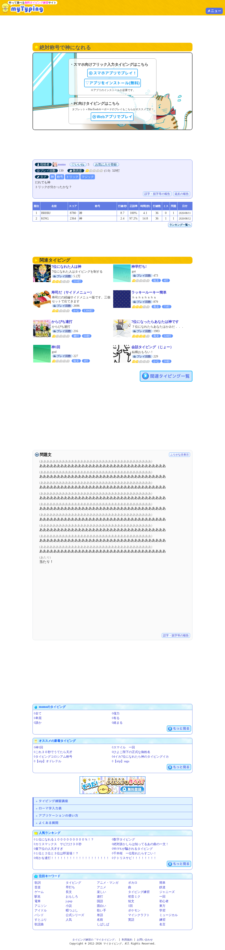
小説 (69, 905)
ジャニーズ (167, 892)
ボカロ (132, 882)
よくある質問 (48, 822)
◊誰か (38, 722)
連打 (100, 896)
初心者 (164, 901)
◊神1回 (38, 747)
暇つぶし (72, 910)
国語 (100, 901)
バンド (39, 915)
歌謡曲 (39, 924)
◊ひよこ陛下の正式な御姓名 (131, 752)
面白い (101, 905)
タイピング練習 (139, 892)
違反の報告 (181, 193)
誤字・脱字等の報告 (157, 193)
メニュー (214, 10)
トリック (72, 176)
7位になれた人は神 (66, 266)
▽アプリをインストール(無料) (112, 83)
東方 (162, 905)
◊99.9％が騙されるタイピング (132, 848)
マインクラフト (139, 915)
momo (62, 164)
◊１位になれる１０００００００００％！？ (64, 839)
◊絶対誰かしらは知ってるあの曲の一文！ (140, 844)
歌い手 (101, 910)
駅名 (37, 896)
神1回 (55, 347)
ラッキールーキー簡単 (149, 292)
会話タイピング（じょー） (152, 347)
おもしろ (72, 896)
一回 (162, 896)
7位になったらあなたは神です (155, 321)
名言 (162, 924)
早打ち (70, 887)
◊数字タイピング (123, 839)
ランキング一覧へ (180, 224)
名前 (100, 919)
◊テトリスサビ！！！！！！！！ (134, 858)
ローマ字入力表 (50, 808)
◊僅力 (116, 713)
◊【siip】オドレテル (47, 761)
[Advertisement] (112, 29)
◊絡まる (117, 722)
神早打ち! (139, 266)
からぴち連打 (62, 321)
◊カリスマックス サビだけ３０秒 (58, 844)
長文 (69, 892)
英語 (131, 919)
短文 (131, 901)
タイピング (73, 882)
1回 (130, 905)
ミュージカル (168, 915)
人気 (69, 919)
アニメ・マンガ (107, 882)
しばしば (103, 924)
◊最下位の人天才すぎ (48, 848)
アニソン (40, 905)
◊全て (38, 713)
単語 (100, 915)
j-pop (69, 901)
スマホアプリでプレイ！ (115, 73)
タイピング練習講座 (53, 801)
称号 (60, 176)
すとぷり (40, 919)
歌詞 (37, 882)
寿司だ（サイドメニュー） (72, 292)
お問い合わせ (145, 939)
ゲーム (39, 892)
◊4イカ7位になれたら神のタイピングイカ (140, 756)
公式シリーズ (75, 915)
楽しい (101, 892)
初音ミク (134, 896)
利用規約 (127, 939)
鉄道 (162, 887)
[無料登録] (112, 785)
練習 (162, 919)
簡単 (162, 882)
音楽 (37, 887)
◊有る (116, 718)
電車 (37, 901)
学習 (162, 910)
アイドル (40, 910)
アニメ (101, 887)
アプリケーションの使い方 (58, 815)
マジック (88, 176)
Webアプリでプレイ (114, 116)
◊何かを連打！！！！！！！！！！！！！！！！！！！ (71, 858)
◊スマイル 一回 (123, 747)
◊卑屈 (38, 718)
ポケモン (134, 910)
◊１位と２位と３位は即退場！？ (56, 853)
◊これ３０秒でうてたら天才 (53, 752)
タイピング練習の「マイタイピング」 (94, 939)
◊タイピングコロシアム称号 (53, 756)
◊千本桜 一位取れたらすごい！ (134, 853)
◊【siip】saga (120, 761)
